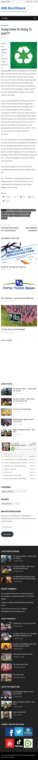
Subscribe (7, 534)
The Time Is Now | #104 (20, 664)
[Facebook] (27, 1)
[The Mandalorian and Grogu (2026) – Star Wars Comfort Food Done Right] (6, 577)
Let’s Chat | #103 (18, 675)
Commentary (5, 25)
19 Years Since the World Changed (13, 329)
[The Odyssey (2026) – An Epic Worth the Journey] (6, 389)
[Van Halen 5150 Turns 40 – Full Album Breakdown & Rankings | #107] (6, 634)
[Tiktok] (36, 1)
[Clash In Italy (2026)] (6, 712)
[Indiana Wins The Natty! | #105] (6, 654)
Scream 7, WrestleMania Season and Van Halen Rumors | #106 (24, 645)
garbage (9, 213)
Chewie (3, 602)
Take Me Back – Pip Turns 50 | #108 (24, 623)
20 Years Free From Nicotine (22, 409)
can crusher (15, 210)
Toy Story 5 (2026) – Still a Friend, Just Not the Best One (23, 400)
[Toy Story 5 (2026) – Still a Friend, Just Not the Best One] (6, 399)
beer (9, 210)
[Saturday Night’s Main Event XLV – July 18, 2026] (6, 420)
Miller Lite (5, 215)
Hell (29, 213)
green (24, 213)
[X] (31, 1)
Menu (6, 18)
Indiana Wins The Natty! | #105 (22, 654)
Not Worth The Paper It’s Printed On (13, 267)
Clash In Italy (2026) (19, 712)
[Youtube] (29, 1)
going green (17, 213)
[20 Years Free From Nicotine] (6, 409)
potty (11, 215)
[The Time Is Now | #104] (6, 665)
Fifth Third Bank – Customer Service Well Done (17, 298)
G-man (3, 213)
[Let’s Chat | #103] (6, 675)
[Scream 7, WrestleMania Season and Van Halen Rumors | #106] (6, 644)
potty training (19, 215)
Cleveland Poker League (28, 210)
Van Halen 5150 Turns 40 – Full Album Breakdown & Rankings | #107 (25, 635)
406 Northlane (13, 8)
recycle (27, 215)
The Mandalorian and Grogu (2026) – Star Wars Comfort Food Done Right (24, 578)
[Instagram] (34, 1)
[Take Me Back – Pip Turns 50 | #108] (6, 624)
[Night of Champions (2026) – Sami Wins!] (6, 430)
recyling (4, 218)
